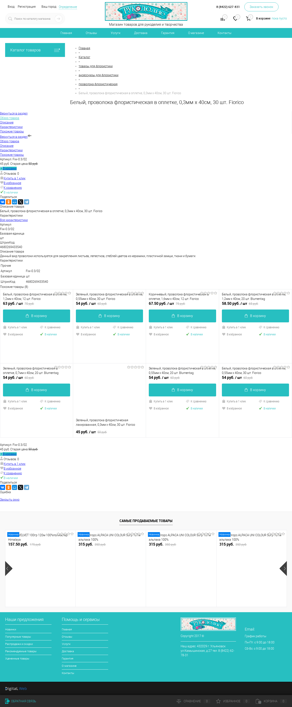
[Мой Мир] (14, 201)
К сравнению (13, 187)
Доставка (140, 33)
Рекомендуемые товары (21, 651)
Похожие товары (12, 154)
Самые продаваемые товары (146, 520)
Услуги (115, 33)
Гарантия (167, 33)
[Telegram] (26, 201)
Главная (66, 33)
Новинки (10, 629)
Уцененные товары (17, 658)
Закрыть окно (9, 499)
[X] (20, 201)
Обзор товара (9, 141)
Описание (6, 145)
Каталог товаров (25, 50)
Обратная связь (23, 701)
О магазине (196, 33)
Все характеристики (14, 220)
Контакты (225, 33)
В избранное (12, 183)
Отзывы (91, 33)
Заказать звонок (261, 7)
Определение (68, 7)
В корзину (10, 168)
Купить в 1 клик (14, 178)
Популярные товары (18, 636)
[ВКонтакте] (2, 201)
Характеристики (11, 150)
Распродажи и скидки (19, 644)
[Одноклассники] (8, 201)
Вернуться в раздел (14, 136)
